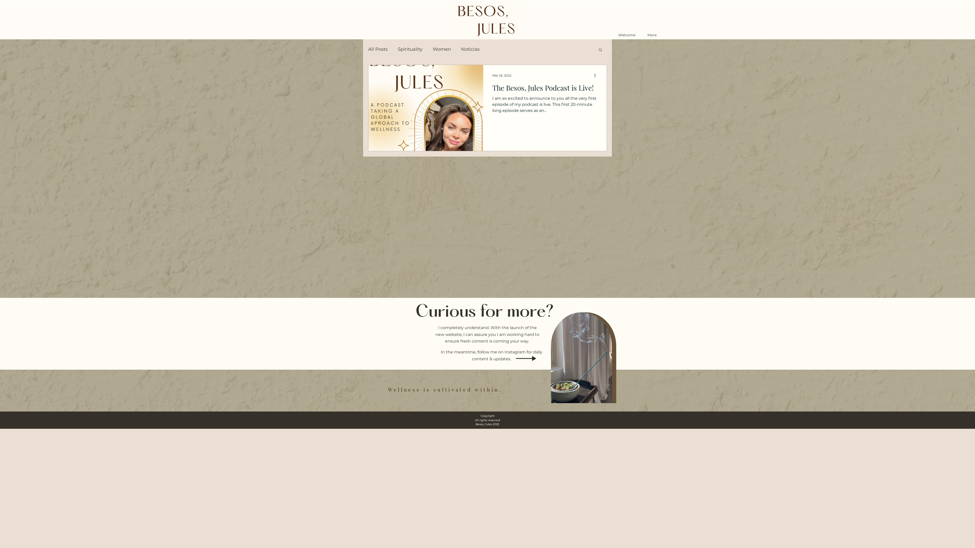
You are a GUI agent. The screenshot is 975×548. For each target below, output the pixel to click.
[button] (600, 50)
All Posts (378, 49)
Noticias (470, 49)
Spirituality (410, 49)
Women (442, 49)
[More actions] (597, 75)
